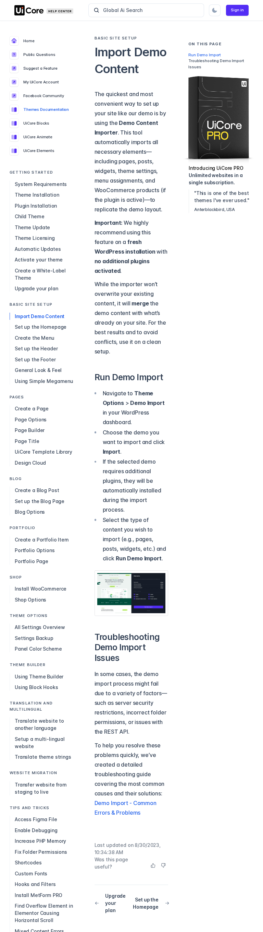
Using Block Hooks (36, 687)
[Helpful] (153, 865)
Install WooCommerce (40, 589)
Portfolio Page (31, 561)
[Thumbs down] (163, 865)
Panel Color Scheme (38, 649)
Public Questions (39, 54)
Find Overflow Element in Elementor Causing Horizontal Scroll (44, 913)
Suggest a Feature (40, 68)
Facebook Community (43, 95)
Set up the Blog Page (39, 501)
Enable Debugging (36, 830)
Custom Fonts (31, 873)
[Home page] (48, 10)
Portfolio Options (35, 550)
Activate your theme (39, 260)
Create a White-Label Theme (40, 274)
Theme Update (32, 227)
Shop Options (30, 600)
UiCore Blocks (36, 123)
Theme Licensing (35, 238)
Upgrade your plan (36, 288)
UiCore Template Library (43, 452)
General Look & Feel (38, 370)
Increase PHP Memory (40, 841)
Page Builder (30, 430)
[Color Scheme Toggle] (214, 10)
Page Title (27, 441)
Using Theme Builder (39, 676)
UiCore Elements (38, 150)
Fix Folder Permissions (41, 852)
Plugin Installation (36, 206)
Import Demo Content (39, 316)
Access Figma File (36, 819)
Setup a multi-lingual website (40, 742)
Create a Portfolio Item (42, 540)
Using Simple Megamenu (44, 381)
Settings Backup (34, 638)
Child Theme (29, 216)
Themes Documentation (46, 109)
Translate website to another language (39, 724)
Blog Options (30, 512)
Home (28, 40)
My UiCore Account (41, 82)
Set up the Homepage (40, 327)
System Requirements (41, 184)
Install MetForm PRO (38, 895)
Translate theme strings (43, 757)
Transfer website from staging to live (41, 788)
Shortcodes (28, 862)
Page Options (31, 419)
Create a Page (32, 408)
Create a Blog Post (37, 490)
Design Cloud (30, 463)
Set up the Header (36, 348)
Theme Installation (37, 195)
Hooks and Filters (35, 884)
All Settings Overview (40, 627)
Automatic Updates (38, 249)
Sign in (237, 10)
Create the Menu (34, 338)
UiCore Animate (37, 137)
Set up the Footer (35, 359)
